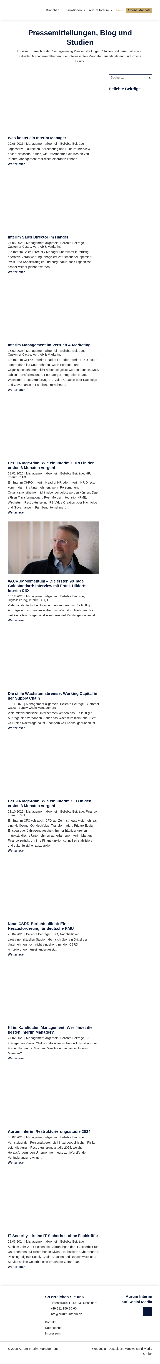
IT (48, 600)
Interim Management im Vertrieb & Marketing (49, 345)
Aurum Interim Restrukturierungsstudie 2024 (49, 1131)
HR (88, 473)
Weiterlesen (16, 163)
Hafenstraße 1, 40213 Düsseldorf (73, 1303)
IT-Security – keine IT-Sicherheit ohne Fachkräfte (53, 1236)
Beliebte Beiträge (72, 143)
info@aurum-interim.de (66, 1314)
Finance (91, 811)
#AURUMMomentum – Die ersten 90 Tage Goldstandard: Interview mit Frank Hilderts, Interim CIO (48, 586)
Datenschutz (53, 1328)
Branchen (52, 10)
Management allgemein (42, 143)
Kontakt (50, 1322)
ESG (55, 934)
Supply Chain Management (37, 707)
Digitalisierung (17, 600)
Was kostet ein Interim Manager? (38, 138)
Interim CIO (37, 600)
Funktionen (74, 10)
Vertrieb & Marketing (47, 246)
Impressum (53, 1333)
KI (87, 1038)
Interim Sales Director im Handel (38, 237)
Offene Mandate (139, 10)
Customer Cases (19, 246)
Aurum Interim (99, 10)
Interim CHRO (18, 477)
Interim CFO (16, 815)
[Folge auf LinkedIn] (147, 1311)
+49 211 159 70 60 (63, 1308)
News (120, 10)
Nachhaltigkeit (69, 934)
